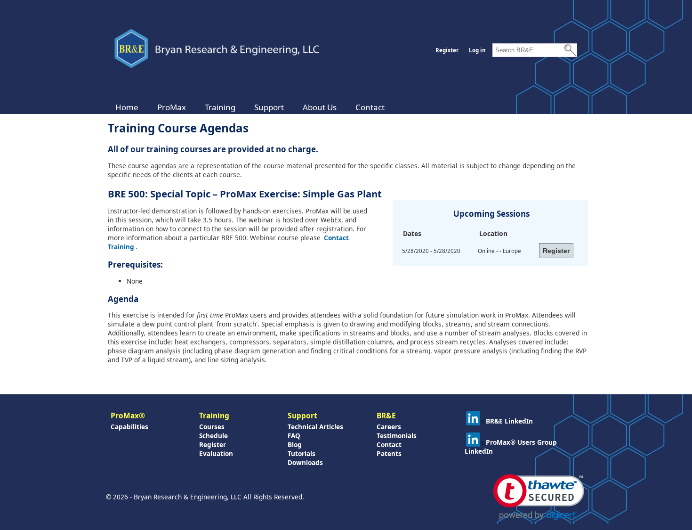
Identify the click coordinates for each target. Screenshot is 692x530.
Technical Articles (315, 426)
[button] (538, 497)
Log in (477, 50)
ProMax (171, 107)
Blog (295, 444)
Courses (212, 426)
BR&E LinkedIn (509, 420)
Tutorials (301, 453)
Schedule (213, 435)
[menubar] (250, 107)
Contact (370, 107)
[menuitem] (127, 107)
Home (126, 107)
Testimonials (397, 435)
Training (220, 107)
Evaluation (216, 453)
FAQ (294, 435)
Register (447, 50)
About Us (320, 107)
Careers (389, 426)
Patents (389, 453)
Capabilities (129, 426)
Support (269, 107)
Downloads (305, 462)
